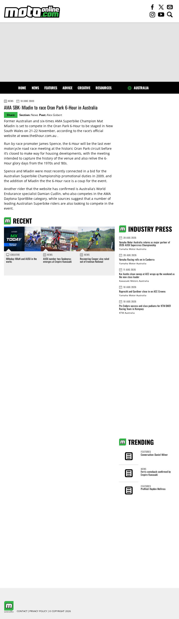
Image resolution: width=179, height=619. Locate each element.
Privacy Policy (38, 611)
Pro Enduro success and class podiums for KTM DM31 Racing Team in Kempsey (145, 307)
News (35, 87)
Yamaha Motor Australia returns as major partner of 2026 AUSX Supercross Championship (144, 243)
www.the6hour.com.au (38, 135)
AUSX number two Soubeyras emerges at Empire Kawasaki (57, 260)
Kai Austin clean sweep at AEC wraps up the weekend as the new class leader (147, 275)
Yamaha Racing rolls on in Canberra (137, 259)
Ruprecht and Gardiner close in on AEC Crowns (142, 291)
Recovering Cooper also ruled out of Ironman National (94, 260)
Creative (84, 87)
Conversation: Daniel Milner (154, 454)
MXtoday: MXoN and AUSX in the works (21, 260)
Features (50, 87)
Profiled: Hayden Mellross (153, 489)
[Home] (32, 12)
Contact (22, 611)
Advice (67, 87)
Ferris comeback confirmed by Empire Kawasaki (156, 473)
